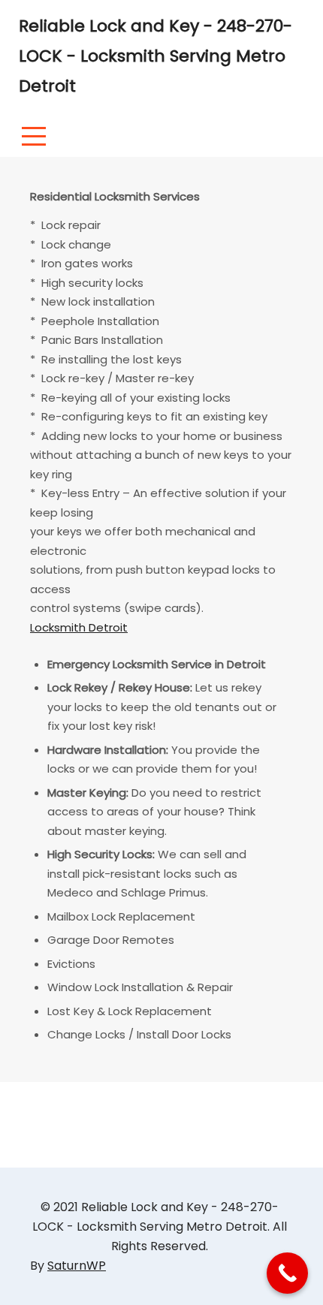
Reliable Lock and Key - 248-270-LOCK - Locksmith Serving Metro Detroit (155, 56)
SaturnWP (76, 1265)
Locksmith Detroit (79, 627)
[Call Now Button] (287, 1273)
